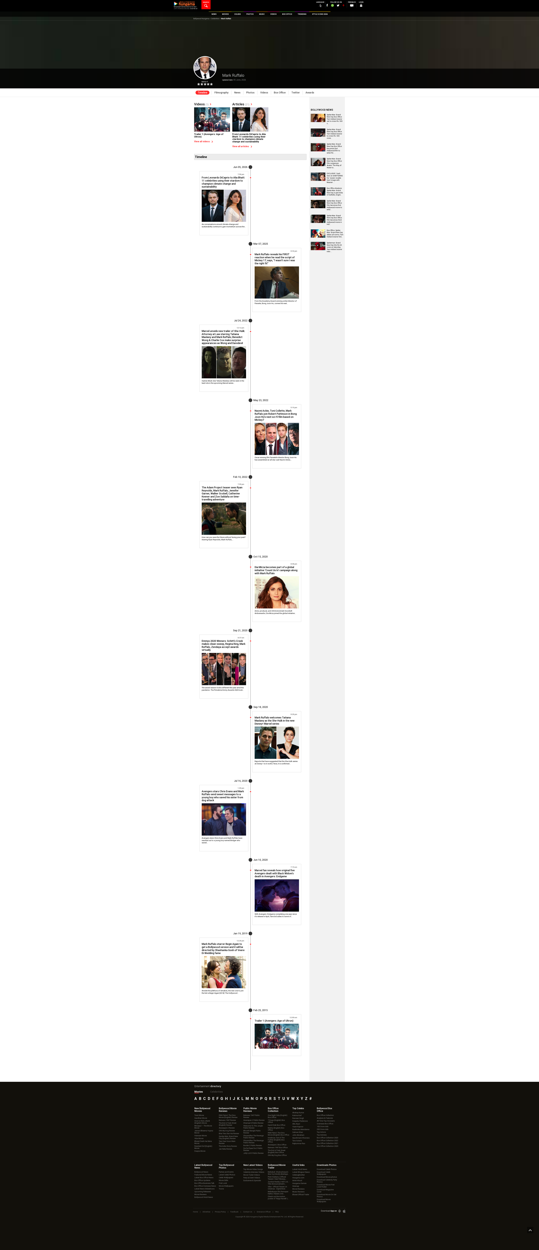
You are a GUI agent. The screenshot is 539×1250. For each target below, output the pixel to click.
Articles (240, 104)
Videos (201, 104)
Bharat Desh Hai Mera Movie (203, 1142)
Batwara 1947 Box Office (278, 1147)
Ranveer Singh (298, 1118)
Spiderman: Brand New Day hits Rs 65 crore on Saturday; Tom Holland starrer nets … (334, 247)
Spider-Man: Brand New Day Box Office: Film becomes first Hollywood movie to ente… (334, 205)
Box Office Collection (325, 1115)
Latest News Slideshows (204, 1189)
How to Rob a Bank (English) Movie (202, 1122)
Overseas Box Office (325, 1124)
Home (195, 1212)
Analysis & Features (325, 1118)
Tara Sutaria (297, 1141)
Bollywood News (201, 1172)
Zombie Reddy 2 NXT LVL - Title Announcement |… (278, 1183)
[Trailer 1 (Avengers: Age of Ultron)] (212, 120)
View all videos (202, 141)
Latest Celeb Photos (227, 1175)
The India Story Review (228, 1146)
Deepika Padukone (300, 1121)
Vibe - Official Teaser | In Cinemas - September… (277, 1188)
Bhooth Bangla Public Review (252, 1132)
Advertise (206, 1212)
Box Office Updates (202, 1180)
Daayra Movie (199, 1151)
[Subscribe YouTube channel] (343, 6)
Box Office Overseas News (205, 1186)
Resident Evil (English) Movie (203, 1147)
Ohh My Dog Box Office (277, 1155)
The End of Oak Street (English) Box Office (276, 1151)
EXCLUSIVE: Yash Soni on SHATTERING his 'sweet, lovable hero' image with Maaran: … (335, 178)
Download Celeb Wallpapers (323, 1173)
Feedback (234, 1212)
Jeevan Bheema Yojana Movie (203, 1132)
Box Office (273, 1109)
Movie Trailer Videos (251, 1175)
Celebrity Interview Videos (253, 1172)
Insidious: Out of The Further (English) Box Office (276, 1140)
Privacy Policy (220, 1212)
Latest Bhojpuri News (301, 1172)
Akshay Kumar (298, 1113)
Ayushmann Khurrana (301, 1138)
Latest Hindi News (299, 1169)
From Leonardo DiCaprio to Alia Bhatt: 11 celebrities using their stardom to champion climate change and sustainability (249, 138)
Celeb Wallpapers (226, 1177)
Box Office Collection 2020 (327, 1146)
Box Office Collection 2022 (327, 1140)
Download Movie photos (327, 1177)
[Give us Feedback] (351, 5)
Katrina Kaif (297, 1115)
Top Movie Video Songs (253, 1169)
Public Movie (250, 1109)
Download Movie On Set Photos (326, 1195)
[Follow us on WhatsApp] (332, 6)
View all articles (240, 146)
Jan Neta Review (225, 1149)
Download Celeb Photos (326, 1169)
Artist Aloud (297, 1180)
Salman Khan (297, 1132)
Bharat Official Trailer (300, 1194)
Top (298, 1108)
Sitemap (295, 1186)
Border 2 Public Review (252, 1145)
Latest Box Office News (203, 1177)
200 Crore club (322, 1129)
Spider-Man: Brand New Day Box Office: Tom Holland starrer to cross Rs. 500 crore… (334, 134)
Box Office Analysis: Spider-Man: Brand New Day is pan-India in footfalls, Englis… (335, 191)
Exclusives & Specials (252, 1180)
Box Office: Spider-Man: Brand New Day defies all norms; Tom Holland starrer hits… (335, 233)
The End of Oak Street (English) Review (227, 1124)
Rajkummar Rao (298, 1143)
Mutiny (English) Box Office (276, 1129)
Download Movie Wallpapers (324, 1200)
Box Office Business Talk (204, 1183)
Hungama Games (299, 1183)
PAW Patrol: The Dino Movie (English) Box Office (278, 1134)
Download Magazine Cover (325, 1191)
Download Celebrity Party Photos (327, 1181)
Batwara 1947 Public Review (251, 1116)
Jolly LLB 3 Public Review (253, 1153)
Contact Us (247, 1212)
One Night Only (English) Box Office (277, 1116)
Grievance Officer (264, 1212)
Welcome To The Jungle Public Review (253, 1127)
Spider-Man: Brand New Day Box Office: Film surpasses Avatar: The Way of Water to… (334, 163)
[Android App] (339, 1211)
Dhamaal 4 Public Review (253, 1123)
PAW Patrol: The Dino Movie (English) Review (228, 1116)
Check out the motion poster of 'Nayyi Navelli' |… (278, 1197)
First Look (223, 1183)
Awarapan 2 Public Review (254, 1120)
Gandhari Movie (200, 1118)
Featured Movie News (203, 1175)
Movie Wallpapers (226, 1186)
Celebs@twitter (298, 1175)
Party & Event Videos (251, 1178)
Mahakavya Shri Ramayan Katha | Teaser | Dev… (278, 1193)
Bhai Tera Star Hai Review (229, 1133)
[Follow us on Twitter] (338, 5)
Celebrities (215, 19)
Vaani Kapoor (297, 1127)
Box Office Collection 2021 (327, 1143)
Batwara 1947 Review (227, 1120)
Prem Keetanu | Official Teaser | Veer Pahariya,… (277, 1178)
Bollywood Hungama (201, 19)
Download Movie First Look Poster (325, 1186)
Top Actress (322, 1135)
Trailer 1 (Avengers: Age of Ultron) (208, 135)
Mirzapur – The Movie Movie (203, 1127)
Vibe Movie (198, 1138)
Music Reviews (298, 1192)
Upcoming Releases (202, 1192)
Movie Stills (223, 1180)
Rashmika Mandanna (300, 1129)
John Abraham (298, 1135)
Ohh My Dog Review (227, 1131)
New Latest (253, 1165)
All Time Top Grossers (326, 1121)
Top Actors (321, 1132)
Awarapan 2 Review (227, 1128)
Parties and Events (226, 1172)
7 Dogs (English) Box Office (276, 1121)
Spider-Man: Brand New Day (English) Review (228, 1137)
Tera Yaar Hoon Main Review (227, 1142)
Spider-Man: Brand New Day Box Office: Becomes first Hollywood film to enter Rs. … (334, 148)
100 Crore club (322, 1126)
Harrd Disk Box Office (276, 1125)
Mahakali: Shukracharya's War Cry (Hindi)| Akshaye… (278, 1173)
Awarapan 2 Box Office (277, 1145)
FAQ (277, 1212)
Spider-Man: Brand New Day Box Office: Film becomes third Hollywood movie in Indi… (334, 220)
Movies (198, 1091)
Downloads (326, 1165)
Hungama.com (298, 1178)
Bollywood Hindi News (203, 1197)
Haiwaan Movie (200, 1136)
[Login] (361, 6)
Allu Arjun (296, 1124)
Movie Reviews (200, 1194)
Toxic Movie (199, 1115)
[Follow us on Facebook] (327, 5)
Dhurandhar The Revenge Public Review (253, 1137)
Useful (298, 1165)
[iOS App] (344, 1211)
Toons (221, 1189)
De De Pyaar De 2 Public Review (252, 1149)
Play (200, 126)
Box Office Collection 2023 (327, 1138)
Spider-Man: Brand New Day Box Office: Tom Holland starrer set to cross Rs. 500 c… (334, 119)
